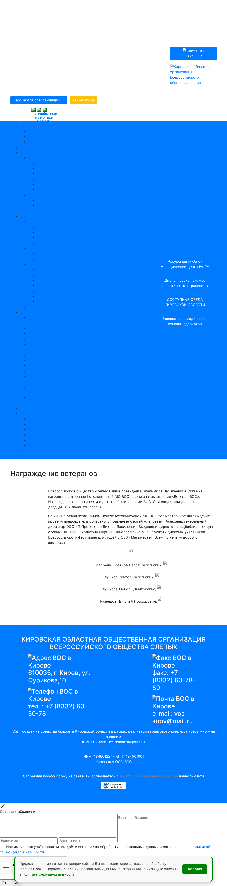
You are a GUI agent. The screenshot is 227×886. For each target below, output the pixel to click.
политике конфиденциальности (48, 874)
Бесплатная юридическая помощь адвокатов (184, 321)
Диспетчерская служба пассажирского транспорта (184, 283)
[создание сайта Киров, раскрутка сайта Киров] (113, 785)
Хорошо (195, 869)
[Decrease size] (50, 113)
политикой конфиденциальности (149, 776)
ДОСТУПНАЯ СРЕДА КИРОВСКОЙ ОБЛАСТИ (185, 302)
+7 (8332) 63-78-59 (174, 680)
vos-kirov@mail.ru (172, 717)
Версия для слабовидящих (36, 100)
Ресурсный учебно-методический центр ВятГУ (185, 264)
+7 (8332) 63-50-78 (57, 710)
